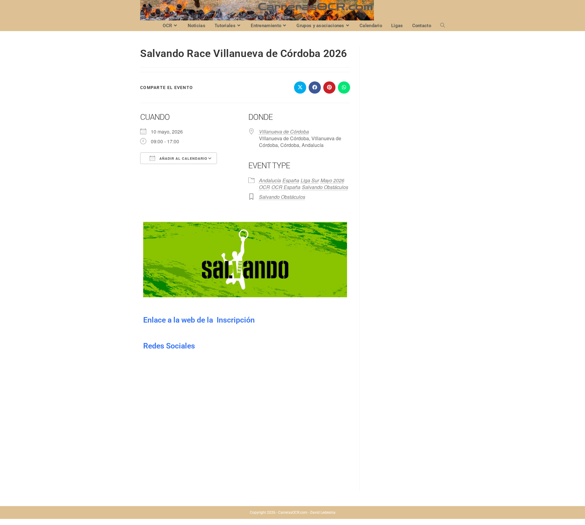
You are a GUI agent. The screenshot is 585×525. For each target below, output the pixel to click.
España (290, 180)
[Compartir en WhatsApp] (344, 87)
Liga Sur (310, 180)
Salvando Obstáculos (325, 187)
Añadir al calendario (182, 158)
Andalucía (270, 180)
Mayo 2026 (332, 180)
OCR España (285, 187)
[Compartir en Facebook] (315, 87)
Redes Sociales (169, 345)
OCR (264, 187)
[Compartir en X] (300, 87)
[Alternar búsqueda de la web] (442, 25)
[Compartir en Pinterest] (329, 87)
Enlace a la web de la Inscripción (199, 320)
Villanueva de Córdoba (284, 131)
